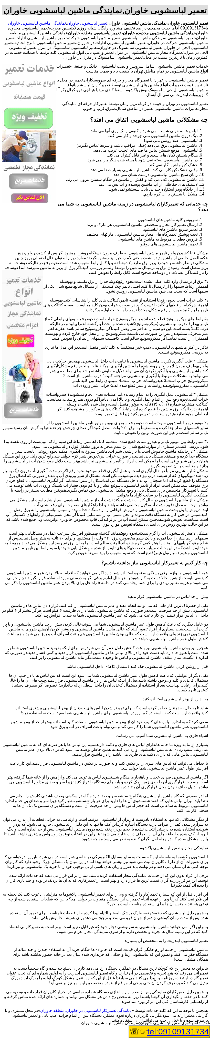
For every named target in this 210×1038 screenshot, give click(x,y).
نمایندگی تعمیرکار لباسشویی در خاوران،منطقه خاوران (86, 1010)
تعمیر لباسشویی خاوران (87, 23)
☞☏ (169, 1031)
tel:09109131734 (178, 1031)
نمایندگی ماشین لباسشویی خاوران (37, 23)
